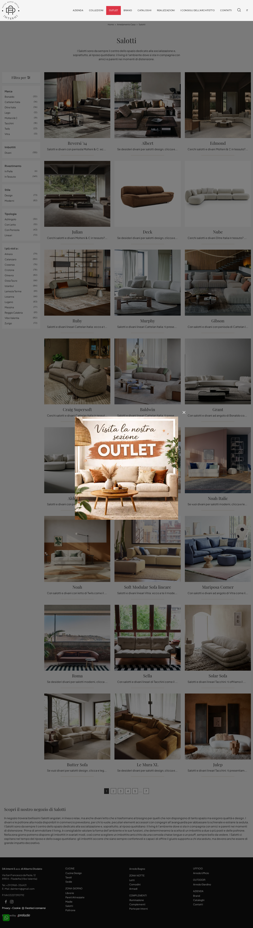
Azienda (78, 10)
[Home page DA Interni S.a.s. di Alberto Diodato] (19, 10)
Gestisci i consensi (35, 907)
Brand (128, 10)
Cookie (16, 907)
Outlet (113, 10)
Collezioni (96, 10)
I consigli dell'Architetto (197, 10)
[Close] (184, 412)
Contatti (226, 10)
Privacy (6, 907)
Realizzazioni (166, 10)
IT (247, 10)
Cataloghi (144, 10)
